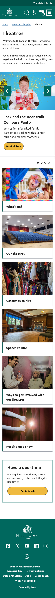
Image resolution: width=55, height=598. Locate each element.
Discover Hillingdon (21, 24)
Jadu (33, 587)
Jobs (28, 575)
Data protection (12, 575)
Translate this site (43, 3)
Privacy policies (35, 570)
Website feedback (25, 580)
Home (5, 24)
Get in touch (27, 491)
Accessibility (14, 570)
